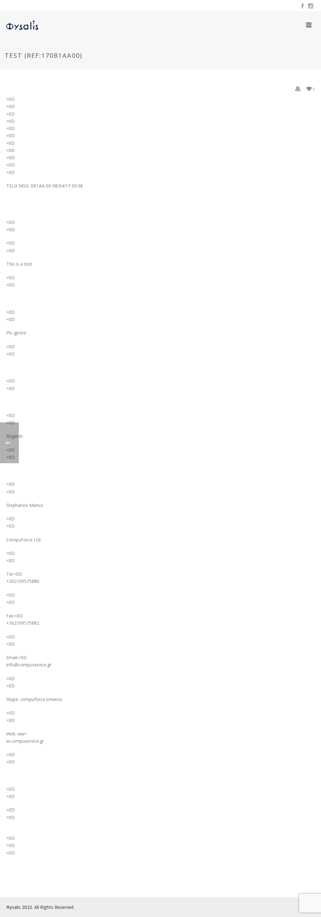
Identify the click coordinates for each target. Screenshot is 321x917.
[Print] (297, 88)
